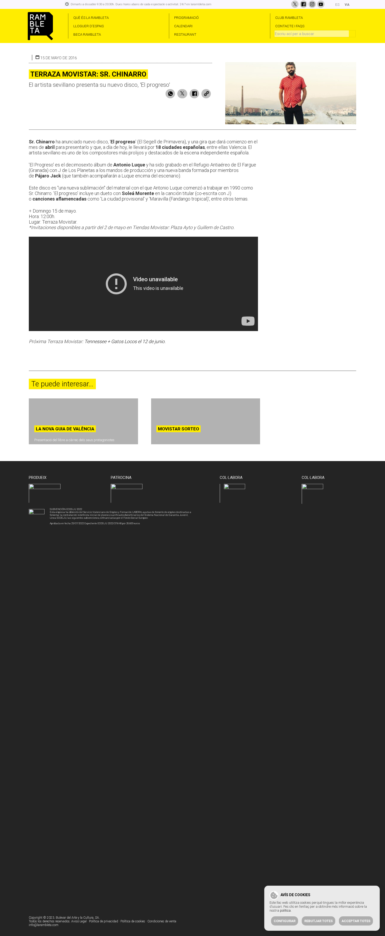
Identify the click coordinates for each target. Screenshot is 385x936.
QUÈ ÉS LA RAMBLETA (91, 17)
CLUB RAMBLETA (289, 17)
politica (285, 910)
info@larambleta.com (43, 925)
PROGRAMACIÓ (186, 17)
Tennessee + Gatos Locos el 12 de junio (124, 341)
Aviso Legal (79, 921)
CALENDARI (183, 26)
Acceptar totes (356, 921)
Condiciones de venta (161, 921)
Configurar (284, 921)
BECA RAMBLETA (87, 34)
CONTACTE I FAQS (289, 26)
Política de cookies (132, 921)
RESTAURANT (185, 34)
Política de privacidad (103, 921)
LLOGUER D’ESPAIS (88, 26)
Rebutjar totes (318, 921)
